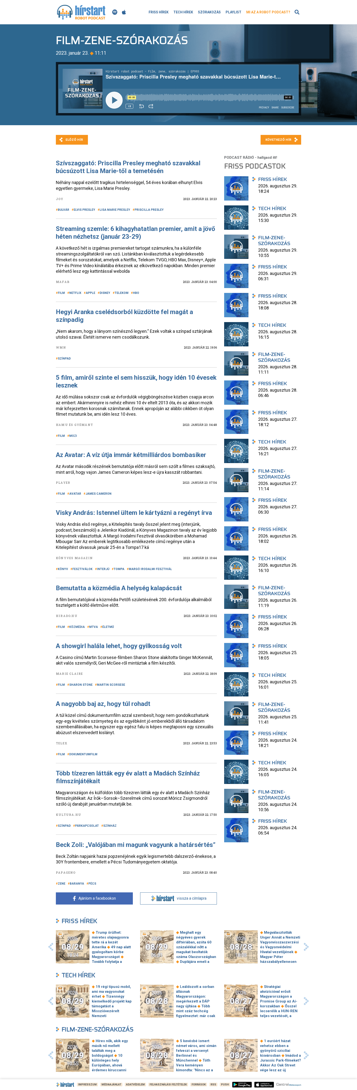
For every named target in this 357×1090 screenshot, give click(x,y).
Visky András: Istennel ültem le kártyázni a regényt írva (134, 512)
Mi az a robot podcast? (268, 12)
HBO (136, 293)
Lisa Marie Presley (115, 209)
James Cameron (98, 493)
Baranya (77, 883)
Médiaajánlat (111, 1084)
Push (225, 1084)
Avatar (75, 493)
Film (61, 293)
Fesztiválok (82, 569)
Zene (61, 883)
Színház (110, 825)
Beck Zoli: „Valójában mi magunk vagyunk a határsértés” (135, 844)
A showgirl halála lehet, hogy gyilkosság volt (119, 646)
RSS (213, 1084)
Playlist (233, 12)
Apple (90, 293)
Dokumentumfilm (83, 754)
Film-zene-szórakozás (98, 1029)
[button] (51, 947)
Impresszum (87, 1084)
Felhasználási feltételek (168, 1084)
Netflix (75, 293)
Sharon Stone (81, 684)
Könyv (63, 569)
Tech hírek (183, 12)
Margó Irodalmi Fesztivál (150, 569)
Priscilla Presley (149, 209)
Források (199, 1084)
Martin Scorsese (111, 684)
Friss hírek (159, 12)
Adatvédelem (135, 1084)
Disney (105, 293)
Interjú (103, 569)
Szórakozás (209, 12)
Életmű (108, 627)
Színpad (64, 358)
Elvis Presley (84, 209)
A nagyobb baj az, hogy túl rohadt (103, 703)
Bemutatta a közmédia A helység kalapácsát (119, 588)
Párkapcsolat (87, 825)
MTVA (93, 627)
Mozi (73, 436)
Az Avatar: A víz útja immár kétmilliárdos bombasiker (131, 454)
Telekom (121, 293)
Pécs (92, 883)
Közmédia (77, 627)
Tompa (119, 569)
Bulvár (63, 209)
